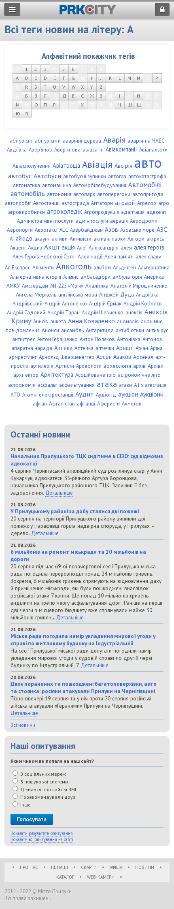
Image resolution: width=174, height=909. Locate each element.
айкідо (24, 238)
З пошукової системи (43, 782)
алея (126, 247)
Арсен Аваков (113, 357)
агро (163, 203)
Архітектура (56, 374)
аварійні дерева (82, 140)
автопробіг (18, 203)
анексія (133, 312)
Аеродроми (143, 221)
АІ (12, 238)
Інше (25, 805)
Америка (154, 276)
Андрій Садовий (26, 312)
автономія (59, 194)
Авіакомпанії (121, 149)
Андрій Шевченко (102, 312)
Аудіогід (106, 394)
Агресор (146, 203)
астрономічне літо (139, 374)
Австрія (123, 165)
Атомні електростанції (47, 394)
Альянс (71, 276)
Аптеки (63, 348)
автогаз (117, 176)
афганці (86, 403)
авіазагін (93, 149)
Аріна (156, 348)
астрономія (22, 384)
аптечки (104, 348)
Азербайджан (86, 229)
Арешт (125, 348)
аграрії (125, 202)
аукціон (128, 394)
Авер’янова (67, 149)
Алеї (82, 247)
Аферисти (108, 403)
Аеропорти (20, 229)
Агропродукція (101, 212)
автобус (20, 176)
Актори (135, 238)
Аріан (142, 348)
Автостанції (46, 203)
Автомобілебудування (99, 185)
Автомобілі (144, 184)
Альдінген (124, 267)
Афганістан (62, 403)
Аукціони (151, 394)
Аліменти (43, 267)
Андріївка (147, 294)
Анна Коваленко (91, 321)
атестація (155, 385)
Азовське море (137, 229)
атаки (125, 385)
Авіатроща (66, 165)
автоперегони (113, 194)
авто (147, 162)
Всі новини (23, 725)
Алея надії (90, 256)
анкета (58, 321)
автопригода (147, 194)
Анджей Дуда (116, 294)
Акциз (35, 247)
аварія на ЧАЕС (146, 140)
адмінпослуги (92, 221)
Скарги (89, 867)
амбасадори (95, 276)
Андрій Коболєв (142, 303)
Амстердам (35, 285)
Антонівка (128, 339)
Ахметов (132, 403)
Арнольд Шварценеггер (66, 357)
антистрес (23, 339)
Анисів (40, 321)
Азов (111, 229)
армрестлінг (23, 357)
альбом (102, 267)
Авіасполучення (32, 165)
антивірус (157, 330)
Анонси (50, 330)
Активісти (80, 238)
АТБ (138, 385)
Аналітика (96, 285)
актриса (155, 238)
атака (107, 384)
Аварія (114, 139)
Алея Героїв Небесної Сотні (44, 256)
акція (68, 247)
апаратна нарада (31, 348)
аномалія (128, 321)
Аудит (84, 394)
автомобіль (28, 193)
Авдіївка (17, 149)
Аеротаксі (46, 229)
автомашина (56, 185)
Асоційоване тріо (95, 374)
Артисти (64, 365)
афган (40, 403)
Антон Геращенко (57, 339)
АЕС (63, 229)
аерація (119, 221)
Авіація (97, 164)
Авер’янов (40, 149)
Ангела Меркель (36, 294)
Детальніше (59, 492)
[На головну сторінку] (87, 12)
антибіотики (130, 330)
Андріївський (27, 303)
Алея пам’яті (119, 256)
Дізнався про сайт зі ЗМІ (47, 789)
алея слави (148, 256)
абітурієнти (48, 140)
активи (60, 238)
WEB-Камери (101, 877)
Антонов (152, 339)
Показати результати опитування (42, 833)
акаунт (42, 238)
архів (139, 366)
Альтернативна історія (35, 276)
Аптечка (83, 348)
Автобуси (47, 176)
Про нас (29, 867)
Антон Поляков (97, 339)
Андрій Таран (63, 312)
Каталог (65, 877)
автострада (75, 203)
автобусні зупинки (84, 176)
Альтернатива (154, 267)
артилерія (41, 366)
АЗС (162, 229)
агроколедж (64, 211)
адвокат (156, 212)
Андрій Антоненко (66, 303)
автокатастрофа (147, 176)
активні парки (109, 238)
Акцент (18, 247)
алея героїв (149, 247)
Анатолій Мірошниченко (139, 285)
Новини (144, 867)
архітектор (25, 374)
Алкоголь (73, 266)
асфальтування (77, 384)
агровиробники (26, 212)
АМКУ (13, 285)
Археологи (89, 366)
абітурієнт (21, 140)
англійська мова (77, 294)
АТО (15, 394)
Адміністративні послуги (45, 221)
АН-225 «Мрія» (66, 285)
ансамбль (72, 330)
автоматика (26, 185)
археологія (117, 365)
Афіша (116, 867)
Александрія (104, 247)
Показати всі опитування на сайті (42, 839)
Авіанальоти (153, 149)
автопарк (84, 194)
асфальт (47, 384)
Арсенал (143, 357)
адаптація (132, 212)
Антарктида (100, 330)
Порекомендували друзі (47, 797)
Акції (51, 247)
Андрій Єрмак (105, 303)
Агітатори (102, 203)
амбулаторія (127, 276)
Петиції (59, 867)
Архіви (155, 366)
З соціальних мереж (42, 774)
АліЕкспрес (17, 267)
